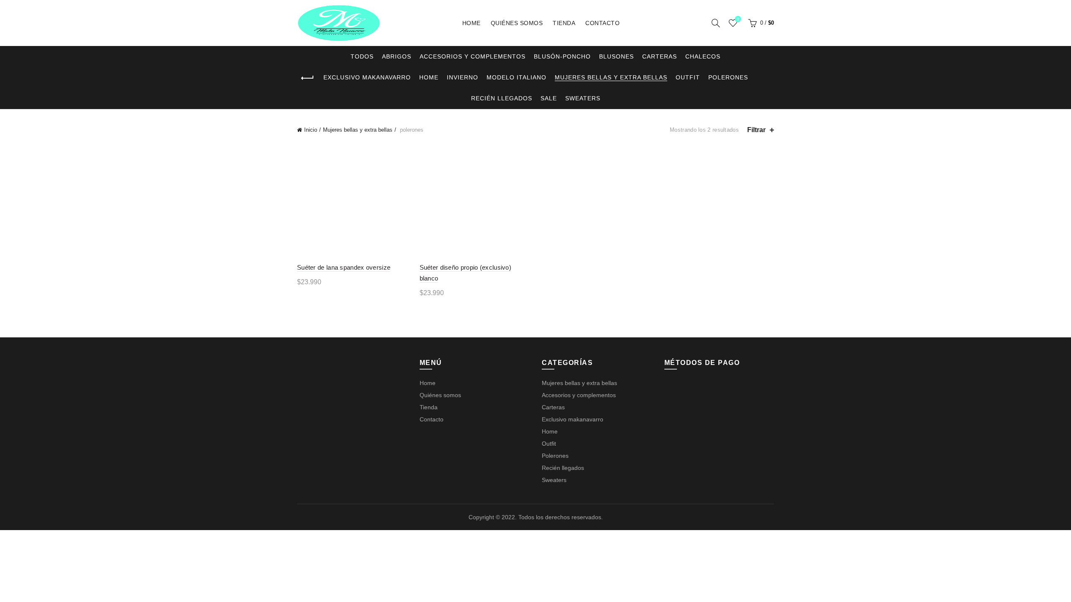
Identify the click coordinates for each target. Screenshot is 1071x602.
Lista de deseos (738, 19)
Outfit (688, 77)
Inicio (310, 130)
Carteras (659, 56)
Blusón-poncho (562, 56)
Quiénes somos (517, 23)
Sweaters (582, 98)
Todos (362, 56)
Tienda (564, 23)
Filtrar (756, 129)
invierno (462, 77)
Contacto (602, 23)
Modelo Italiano (516, 77)
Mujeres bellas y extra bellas (611, 77)
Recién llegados (501, 98)
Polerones (728, 77)
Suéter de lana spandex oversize (343, 267)
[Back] (307, 78)
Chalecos (702, 56)
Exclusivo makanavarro (367, 77)
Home (471, 23)
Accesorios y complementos (472, 56)
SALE (549, 98)
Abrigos (396, 56)
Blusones (616, 56)
